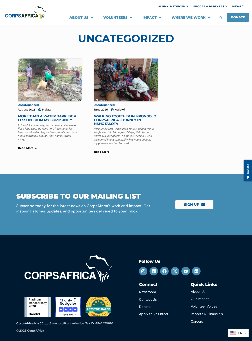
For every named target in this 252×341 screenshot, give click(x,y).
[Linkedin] (153, 271)
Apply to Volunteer (153, 314)
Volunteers (115, 17)
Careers (197, 321)
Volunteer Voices (204, 306)
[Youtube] (185, 271)
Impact (149, 17)
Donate (145, 306)
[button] (220, 17)
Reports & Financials (207, 314)
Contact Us (148, 299)
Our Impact (200, 299)
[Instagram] (143, 271)
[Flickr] (196, 271)
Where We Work (189, 17)
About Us (78, 17)
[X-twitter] (175, 271)
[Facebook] (164, 271)
